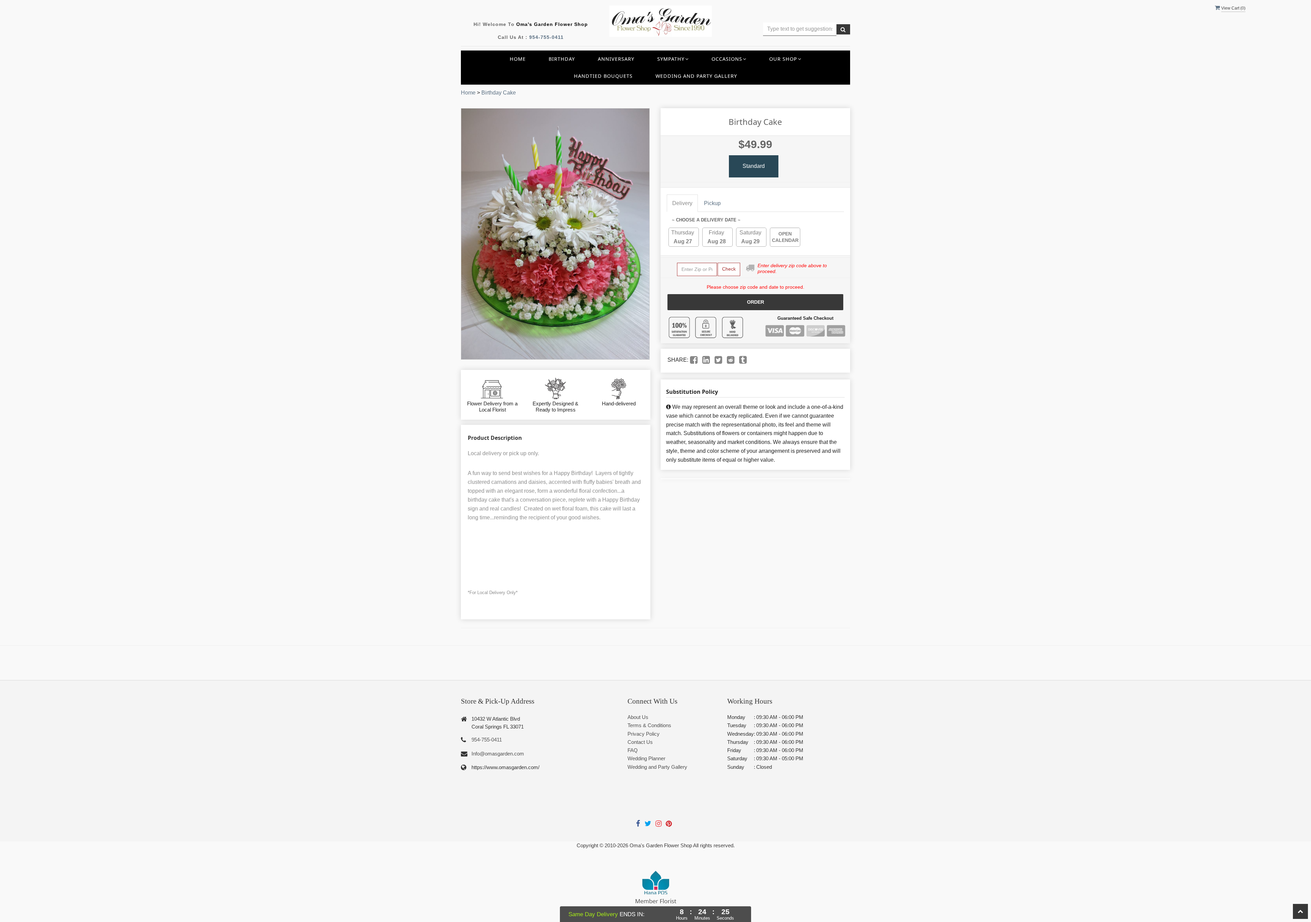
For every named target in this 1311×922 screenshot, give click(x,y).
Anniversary (616, 59)
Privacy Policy (644, 734)
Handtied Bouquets (603, 76)
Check (729, 269)
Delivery (682, 203)
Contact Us (640, 742)
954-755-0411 (546, 37)
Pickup (712, 203)
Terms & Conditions (649, 725)
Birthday (562, 59)
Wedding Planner (646, 758)
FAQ (633, 750)
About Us (638, 717)
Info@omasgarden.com (497, 754)
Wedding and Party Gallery (696, 76)
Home (518, 59)
